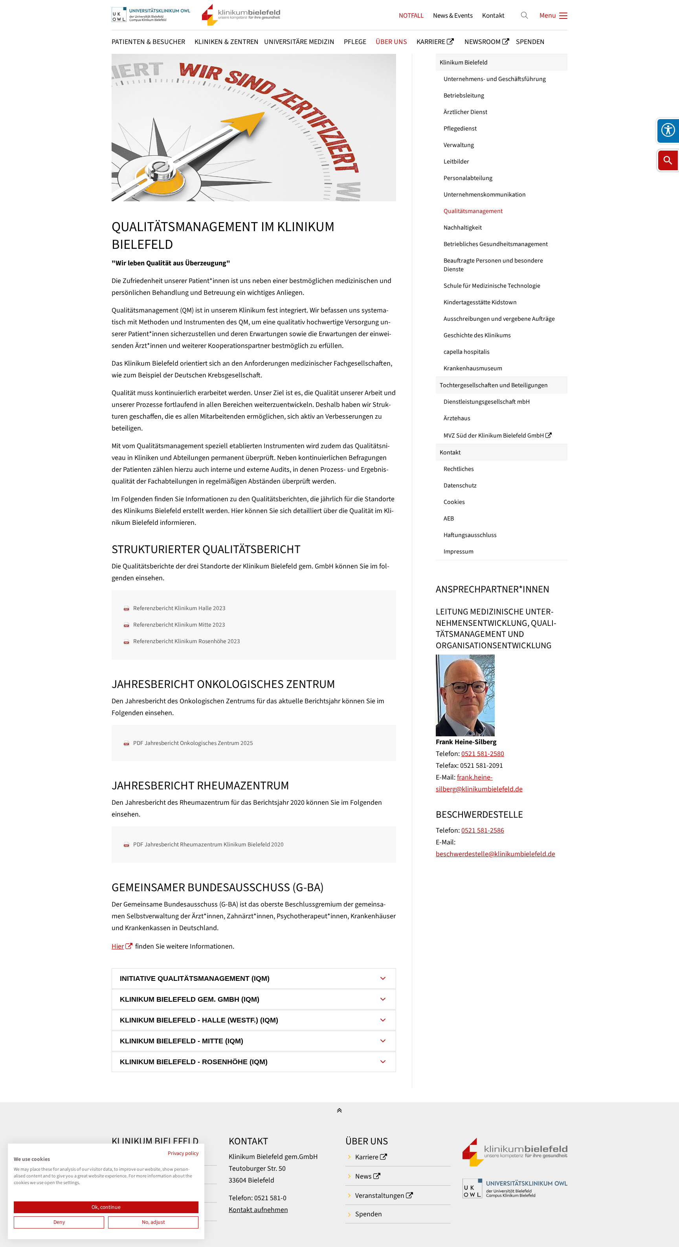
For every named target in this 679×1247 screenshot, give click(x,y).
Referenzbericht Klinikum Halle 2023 (179, 608)
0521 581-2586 (482, 830)
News (363, 1176)
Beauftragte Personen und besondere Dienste (493, 265)
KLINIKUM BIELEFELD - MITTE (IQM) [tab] (181, 1041)
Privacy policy (183, 1153)
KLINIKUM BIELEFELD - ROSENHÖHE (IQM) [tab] (194, 1062)
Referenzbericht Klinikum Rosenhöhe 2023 (186, 641)
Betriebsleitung (464, 95)
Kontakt (493, 15)
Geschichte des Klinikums (477, 335)
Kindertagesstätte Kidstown (480, 302)
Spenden (368, 1214)
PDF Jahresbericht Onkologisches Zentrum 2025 (193, 743)
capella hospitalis (467, 352)
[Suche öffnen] (668, 160)
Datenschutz (460, 485)
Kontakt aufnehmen (258, 1210)
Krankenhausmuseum (473, 368)
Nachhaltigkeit (463, 227)
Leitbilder (456, 161)
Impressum (458, 551)
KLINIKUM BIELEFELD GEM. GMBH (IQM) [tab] (189, 999)
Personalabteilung (468, 178)
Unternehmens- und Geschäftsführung (495, 79)
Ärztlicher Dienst (465, 112)
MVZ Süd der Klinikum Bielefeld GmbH (494, 435)
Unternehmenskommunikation (485, 194)
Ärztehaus (457, 418)
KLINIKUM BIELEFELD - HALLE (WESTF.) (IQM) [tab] (199, 1020)
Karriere (366, 1157)
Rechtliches (459, 469)
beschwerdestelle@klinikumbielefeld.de (495, 854)
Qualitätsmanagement (473, 211)
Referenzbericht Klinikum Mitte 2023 (179, 624)
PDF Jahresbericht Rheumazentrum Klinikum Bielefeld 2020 (208, 844)
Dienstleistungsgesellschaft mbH (487, 401)
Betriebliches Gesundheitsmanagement (496, 244)
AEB (449, 518)
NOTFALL (411, 15)
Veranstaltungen (379, 1196)
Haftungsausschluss (470, 535)
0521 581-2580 (482, 754)
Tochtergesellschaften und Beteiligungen (494, 385)
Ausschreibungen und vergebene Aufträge (499, 319)
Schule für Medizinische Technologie (492, 285)
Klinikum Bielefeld (464, 62)
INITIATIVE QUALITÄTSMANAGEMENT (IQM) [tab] (195, 978)
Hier (118, 946)
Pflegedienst (460, 128)
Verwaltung (459, 145)
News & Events (453, 15)
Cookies (454, 502)
